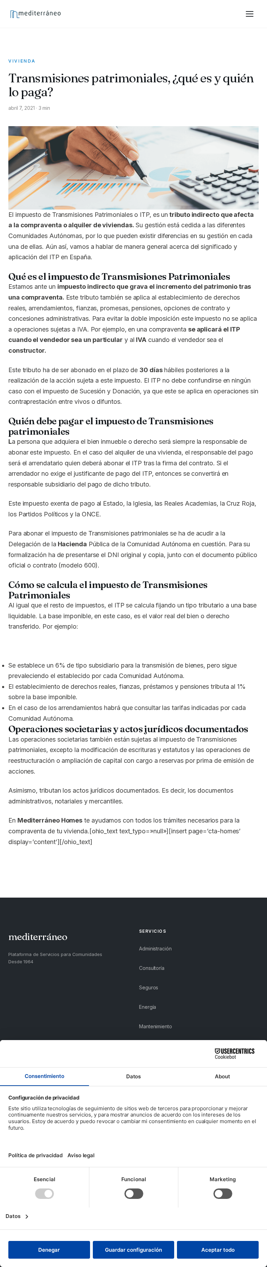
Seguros (148, 987)
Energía (147, 1007)
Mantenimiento (155, 1026)
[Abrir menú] (249, 14)
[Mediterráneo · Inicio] (35, 13)
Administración (155, 948)
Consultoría (151, 968)
